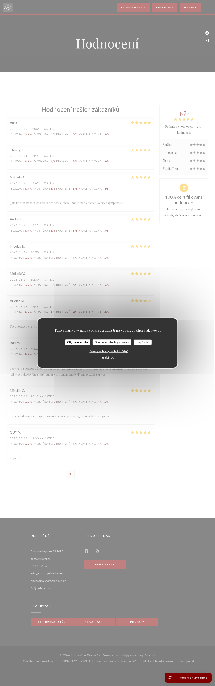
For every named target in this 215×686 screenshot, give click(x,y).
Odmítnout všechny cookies (112, 342)
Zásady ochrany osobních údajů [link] (108, 351)
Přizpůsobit (142, 342)
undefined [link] (108, 357)
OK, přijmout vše (77, 342)
